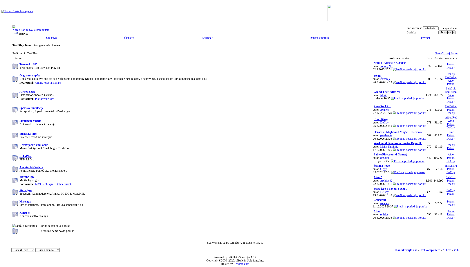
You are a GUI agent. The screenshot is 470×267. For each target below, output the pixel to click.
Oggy (383, 169)
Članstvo (129, 37)
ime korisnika (414, 28)
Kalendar (207, 37)
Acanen (384, 109)
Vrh (456, 250)
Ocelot (451, 211)
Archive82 (386, 180)
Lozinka (411, 32)
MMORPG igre (44, 184)
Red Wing (451, 77)
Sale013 (450, 88)
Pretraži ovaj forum (446, 53)
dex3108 (385, 157)
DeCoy (450, 67)
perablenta (386, 135)
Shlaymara (450, 165)
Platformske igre (44, 98)
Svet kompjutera (430, 250)
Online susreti (64, 184)
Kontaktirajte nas (406, 250)
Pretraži (425, 37)
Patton (450, 64)
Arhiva (446, 250)
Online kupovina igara (48, 82)
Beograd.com (241, 263)
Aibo (451, 80)
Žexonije (385, 78)
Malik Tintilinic (389, 146)
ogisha (384, 214)
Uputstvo (51, 37)
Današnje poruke (319, 37)
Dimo (450, 132)
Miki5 (383, 95)
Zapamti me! (450, 28)
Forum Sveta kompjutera (35, 29)
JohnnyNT (386, 66)
